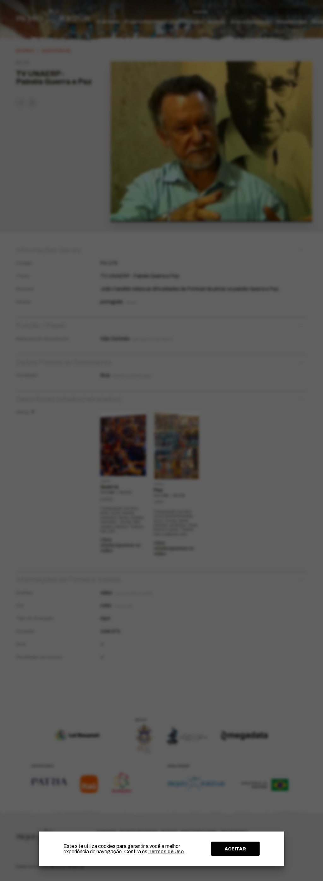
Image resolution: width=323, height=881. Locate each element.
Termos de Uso (166, 851)
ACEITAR (235, 848)
